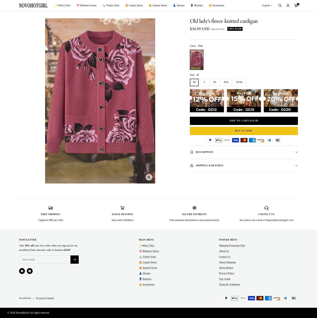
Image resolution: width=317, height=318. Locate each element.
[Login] (288, 5)
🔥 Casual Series (134, 5)
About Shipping (227, 262)
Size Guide (224, 279)
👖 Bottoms (196, 5)
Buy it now (244, 131)
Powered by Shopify (45, 298)
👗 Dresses (178, 5)
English (266, 5)
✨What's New (62, 5)
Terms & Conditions (229, 284)
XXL (226, 82)
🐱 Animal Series (158, 5)
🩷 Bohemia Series (86, 5)
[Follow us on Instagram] (30, 271)
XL (215, 82)
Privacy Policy (226, 273)
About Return (226, 267)
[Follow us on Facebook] (22, 271)
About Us (224, 251)
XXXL (239, 82)
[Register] (74, 259)
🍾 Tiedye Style (110, 5)
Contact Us (224, 256)
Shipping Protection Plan (232, 245)
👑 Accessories (216, 5)
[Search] (280, 5)
